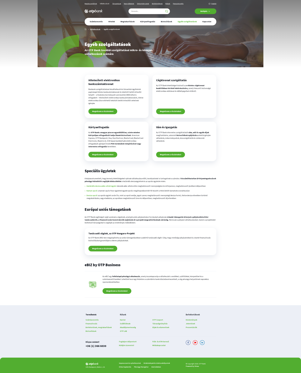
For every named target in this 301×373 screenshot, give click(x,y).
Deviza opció (92, 195)
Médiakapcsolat (159, 345)
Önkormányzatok (143, 4)
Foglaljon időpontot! (128, 341)
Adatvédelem (156, 367)
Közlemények (191, 320)
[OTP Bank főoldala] (94, 11)
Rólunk (167, 4)
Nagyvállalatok (129, 4)
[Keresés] (166, 11)
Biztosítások (91, 331)
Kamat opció (92, 190)
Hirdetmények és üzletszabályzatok (157, 363)
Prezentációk (191, 327)
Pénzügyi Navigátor (141, 367)
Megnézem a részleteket (102, 111)
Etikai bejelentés (125, 367)
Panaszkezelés (178, 4)
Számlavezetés (92, 320)
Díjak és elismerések (160, 327)
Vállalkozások (104, 4)
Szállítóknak (125, 323)
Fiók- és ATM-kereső (160, 341)
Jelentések (190, 323)
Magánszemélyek (91, 4)
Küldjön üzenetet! (126, 345)
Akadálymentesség (128, 327)
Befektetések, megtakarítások (99, 327)
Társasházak (116, 4)
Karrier (123, 320)
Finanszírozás (91, 323)
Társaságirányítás (159, 323)
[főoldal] (100, 364)
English (213, 4)
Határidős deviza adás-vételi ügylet (101, 186)
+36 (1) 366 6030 (96, 346)
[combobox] (149, 11)
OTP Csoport (157, 320)
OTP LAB (123, 331)
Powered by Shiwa (192, 366)
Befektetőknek (157, 4)
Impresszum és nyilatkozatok (130, 363)
